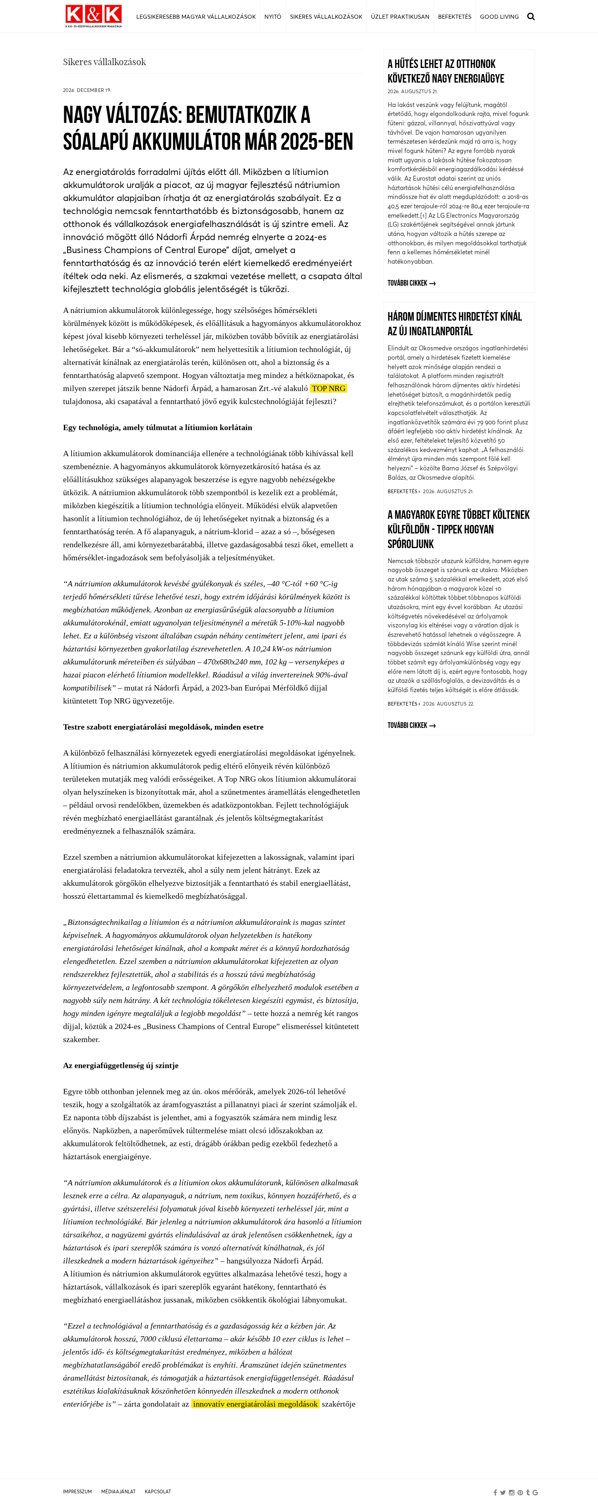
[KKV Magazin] (93, 16)
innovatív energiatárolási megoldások (255, 1403)
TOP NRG (328, 388)
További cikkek (407, 284)
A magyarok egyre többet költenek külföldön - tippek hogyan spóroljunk (459, 530)
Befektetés (403, 491)
